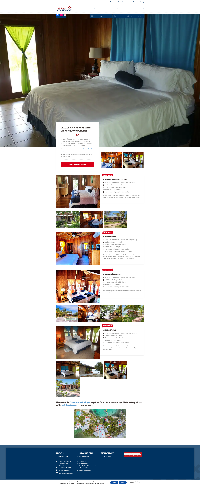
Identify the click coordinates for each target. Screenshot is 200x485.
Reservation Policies (84, 456)
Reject (122, 482)
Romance (136, 2)
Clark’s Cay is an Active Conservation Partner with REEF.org (88, 467)
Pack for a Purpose (83, 463)
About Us (92, 8)
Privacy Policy (82, 459)
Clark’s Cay (101, 8)
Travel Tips (131, 8)
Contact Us (141, 8)
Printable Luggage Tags (85, 470)
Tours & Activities (127, 2)
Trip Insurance (82, 461)
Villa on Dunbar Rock (115, 2)
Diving (123, 8)
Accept (114, 482)
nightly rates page (69, 404)
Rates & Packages (113, 8)
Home (86, 8)
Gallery (142, 2)
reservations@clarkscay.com (77, 164)
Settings (132, 482)
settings (102, 483)
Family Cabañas (73, 149)
